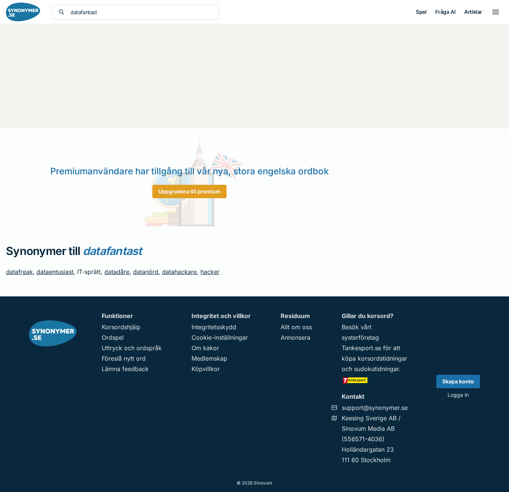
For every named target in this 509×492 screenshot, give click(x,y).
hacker (209, 271)
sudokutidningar (376, 369)
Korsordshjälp (121, 327)
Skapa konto (458, 381)
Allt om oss (296, 327)
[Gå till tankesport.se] (375, 380)
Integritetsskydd (214, 327)
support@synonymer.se (375, 407)
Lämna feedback (125, 369)
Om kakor (205, 348)
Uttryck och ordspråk (132, 348)
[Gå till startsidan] (23, 12)
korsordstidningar (382, 358)
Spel (421, 12)
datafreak (19, 271)
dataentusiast (55, 271)
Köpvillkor (206, 369)
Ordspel (113, 337)
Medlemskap (209, 358)
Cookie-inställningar (220, 337)
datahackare (179, 271)
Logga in (458, 395)
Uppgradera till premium (189, 191)
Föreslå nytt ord (124, 358)
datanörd (145, 271)
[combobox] (141, 12)
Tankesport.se (361, 348)
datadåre (116, 271)
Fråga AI (445, 12)
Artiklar (473, 12)
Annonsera (295, 337)
